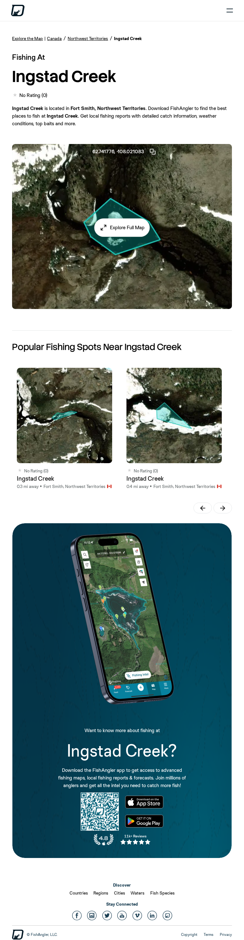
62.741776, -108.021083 (118, 151)
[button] (122, 227)
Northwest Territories (88, 38)
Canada (54, 38)
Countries (79, 893)
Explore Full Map (127, 227)
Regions (100, 893)
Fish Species (162, 893)
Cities (119, 893)
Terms (209, 934)
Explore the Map (27, 38)
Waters (138, 893)
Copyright (189, 934)
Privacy (226, 934)
